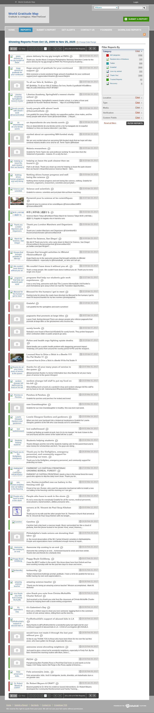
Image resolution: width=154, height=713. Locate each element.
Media (106, 108)
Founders (106, 30)
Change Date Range (87, 42)
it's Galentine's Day (36, 607)
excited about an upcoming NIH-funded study (50, 134)
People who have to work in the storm (46, 496)
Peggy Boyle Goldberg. (38, 559)
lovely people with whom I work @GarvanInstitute (42, 109)
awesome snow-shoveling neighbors (45, 647)
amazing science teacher (39, 582)
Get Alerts (68, 30)
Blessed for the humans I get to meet (45, 291)
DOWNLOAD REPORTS (129, 30)
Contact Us (87, 30)
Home (11, 30)
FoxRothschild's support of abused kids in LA (50, 619)
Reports (26, 30)
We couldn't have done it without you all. (47, 266)
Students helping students (40, 440)
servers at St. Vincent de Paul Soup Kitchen (48, 507)
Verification (108, 113)
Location (107, 98)
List (15, 49)
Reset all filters (110, 123)
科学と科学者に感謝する (38, 212)
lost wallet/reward (35, 429)
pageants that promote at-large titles (45, 315)
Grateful (30, 303)
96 (60, 49)
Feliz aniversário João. (38, 672)
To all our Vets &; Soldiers (40, 82)
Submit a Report (138, 19)
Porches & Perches (36, 395)
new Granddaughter (37, 404)
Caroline (31, 521)
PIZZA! (30, 659)
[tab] (123, 51)
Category (107, 51)
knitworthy (32, 570)
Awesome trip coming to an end (43, 547)
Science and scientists (38, 189)
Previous (90, 48)
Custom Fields (110, 118)
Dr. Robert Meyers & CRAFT (40, 683)
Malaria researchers (36, 148)
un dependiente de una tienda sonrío (45, 122)
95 (55, 49)
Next (94, 48)
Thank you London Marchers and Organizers (49, 224)
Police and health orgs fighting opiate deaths (49, 340)
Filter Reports (135, 123)
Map (23, 49)
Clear (137, 51)
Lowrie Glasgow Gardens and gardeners (47, 417)
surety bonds (33, 328)
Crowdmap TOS (60, 705)
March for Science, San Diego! (42, 238)
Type (105, 103)
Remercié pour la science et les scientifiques (49, 198)
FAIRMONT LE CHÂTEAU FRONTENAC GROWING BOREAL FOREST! (46, 469)
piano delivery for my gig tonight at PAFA (47, 56)
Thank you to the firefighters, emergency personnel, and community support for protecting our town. (47, 454)
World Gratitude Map (26, 2)
